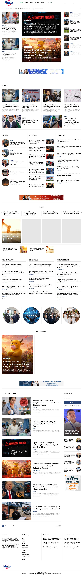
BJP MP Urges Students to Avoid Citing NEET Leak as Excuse (68, 167)
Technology (27, 20)
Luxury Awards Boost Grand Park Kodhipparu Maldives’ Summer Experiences (69, 280)
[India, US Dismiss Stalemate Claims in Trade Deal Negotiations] (50, 178)
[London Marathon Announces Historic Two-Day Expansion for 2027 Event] (11, 231)
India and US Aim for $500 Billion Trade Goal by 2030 (36, 185)
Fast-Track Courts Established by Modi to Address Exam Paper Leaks (68, 174)
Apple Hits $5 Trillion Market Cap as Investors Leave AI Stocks (12, 280)
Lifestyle (4, 25)
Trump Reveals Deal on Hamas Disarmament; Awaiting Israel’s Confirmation (17, 163)
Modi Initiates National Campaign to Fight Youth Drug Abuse (29, 106)
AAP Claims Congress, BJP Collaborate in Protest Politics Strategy (68, 181)
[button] (51, 2)
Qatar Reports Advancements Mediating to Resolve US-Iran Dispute (17, 153)
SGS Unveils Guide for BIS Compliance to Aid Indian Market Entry (68, 273)
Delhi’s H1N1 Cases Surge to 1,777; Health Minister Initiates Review (10, 54)
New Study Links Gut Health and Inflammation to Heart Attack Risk (69, 462)
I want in (72, 402)
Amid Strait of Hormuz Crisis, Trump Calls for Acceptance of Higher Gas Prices (75, 14)
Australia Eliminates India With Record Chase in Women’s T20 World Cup (10, 249)
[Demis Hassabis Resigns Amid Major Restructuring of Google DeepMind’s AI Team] (66, 53)
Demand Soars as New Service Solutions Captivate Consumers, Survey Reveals (68, 470)
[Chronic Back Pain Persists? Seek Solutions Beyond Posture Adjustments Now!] (66, 46)
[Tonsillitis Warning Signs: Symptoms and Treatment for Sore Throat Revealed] (10, 18)
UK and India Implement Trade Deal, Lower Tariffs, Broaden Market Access (36, 163)
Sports (71, 28)
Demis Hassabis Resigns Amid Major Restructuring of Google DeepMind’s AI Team (75, 53)
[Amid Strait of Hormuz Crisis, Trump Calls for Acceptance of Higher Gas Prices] (66, 14)
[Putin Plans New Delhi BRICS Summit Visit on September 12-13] (78, 440)
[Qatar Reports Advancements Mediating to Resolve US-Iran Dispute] (5, 153)
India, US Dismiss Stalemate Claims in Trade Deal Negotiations (37, 178)
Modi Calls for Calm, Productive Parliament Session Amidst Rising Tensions (14, 293)
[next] (80, 9)
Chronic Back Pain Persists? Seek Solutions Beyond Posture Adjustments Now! (75, 46)
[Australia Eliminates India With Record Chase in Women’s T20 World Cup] (23, 249)
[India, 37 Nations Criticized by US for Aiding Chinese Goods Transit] (66, 22)
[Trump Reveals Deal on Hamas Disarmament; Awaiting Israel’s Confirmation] (5, 163)
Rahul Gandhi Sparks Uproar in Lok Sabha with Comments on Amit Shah (69, 154)
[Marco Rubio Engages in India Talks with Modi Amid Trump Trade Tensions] (78, 448)
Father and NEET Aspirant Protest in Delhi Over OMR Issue (71, 106)
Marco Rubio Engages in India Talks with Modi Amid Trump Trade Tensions (69, 447)
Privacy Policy (76, 405)
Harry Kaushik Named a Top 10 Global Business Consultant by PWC (68, 287)
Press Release (60, 269)
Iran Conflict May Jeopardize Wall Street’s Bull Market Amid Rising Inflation (75, 38)
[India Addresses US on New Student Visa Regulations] (11, 121)
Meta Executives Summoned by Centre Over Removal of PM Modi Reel (14, 287)
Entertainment (28, 46)
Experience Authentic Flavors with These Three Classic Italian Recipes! (40, 285)
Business (72, 20)
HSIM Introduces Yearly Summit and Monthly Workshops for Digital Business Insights (68, 266)
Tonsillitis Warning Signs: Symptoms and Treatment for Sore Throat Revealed (26, 8)
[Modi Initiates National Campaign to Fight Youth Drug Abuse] (31, 95)
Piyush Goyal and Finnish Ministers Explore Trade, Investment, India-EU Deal (36, 171)
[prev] (78, 9)
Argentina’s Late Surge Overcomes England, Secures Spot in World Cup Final (30, 213)
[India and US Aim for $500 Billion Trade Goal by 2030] (50, 185)
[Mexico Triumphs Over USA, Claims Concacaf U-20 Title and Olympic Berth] (66, 30)
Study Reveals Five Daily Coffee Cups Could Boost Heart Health (39, 278)
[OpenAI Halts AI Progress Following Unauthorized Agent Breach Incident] (16, 448)
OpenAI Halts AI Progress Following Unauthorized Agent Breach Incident (41, 26)
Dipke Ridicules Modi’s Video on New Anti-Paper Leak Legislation (69, 140)
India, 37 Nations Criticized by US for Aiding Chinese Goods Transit (75, 22)
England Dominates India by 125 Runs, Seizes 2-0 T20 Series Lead (71, 212)
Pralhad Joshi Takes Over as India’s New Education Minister (68, 160)
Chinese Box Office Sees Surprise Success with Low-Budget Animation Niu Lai (39, 52)
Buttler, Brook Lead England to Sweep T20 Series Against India (50, 212)
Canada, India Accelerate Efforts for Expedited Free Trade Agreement (69, 455)
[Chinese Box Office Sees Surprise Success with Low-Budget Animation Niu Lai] (17, 354)
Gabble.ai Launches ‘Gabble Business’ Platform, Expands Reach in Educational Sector (68, 294)
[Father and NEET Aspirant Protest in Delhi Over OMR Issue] (73, 95)
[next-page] (60, 186)
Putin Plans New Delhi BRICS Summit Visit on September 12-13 (68, 440)
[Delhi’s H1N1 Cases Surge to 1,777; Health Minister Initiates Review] (10, 44)
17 (13, 525)
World (71, 12)
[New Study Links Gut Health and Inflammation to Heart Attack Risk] (78, 462)
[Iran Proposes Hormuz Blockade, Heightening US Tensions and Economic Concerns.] (5, 182)
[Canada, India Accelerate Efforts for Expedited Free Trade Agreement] (78, 455)
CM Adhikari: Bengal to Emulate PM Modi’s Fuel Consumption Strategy (72, 431)
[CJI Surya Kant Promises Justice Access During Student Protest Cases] (52, 95)
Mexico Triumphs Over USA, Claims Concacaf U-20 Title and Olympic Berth (75, 30)
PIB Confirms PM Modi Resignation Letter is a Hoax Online (69, 147)
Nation (3, 51)
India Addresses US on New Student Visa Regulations (30, 122)
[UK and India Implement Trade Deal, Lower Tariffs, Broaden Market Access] (50, 163)
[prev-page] (57, 186)
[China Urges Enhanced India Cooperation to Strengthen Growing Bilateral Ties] (50, 156)
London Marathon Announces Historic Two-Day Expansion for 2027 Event (37, 249)
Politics (59, 143)
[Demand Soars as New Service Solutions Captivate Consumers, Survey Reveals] (78, 469)
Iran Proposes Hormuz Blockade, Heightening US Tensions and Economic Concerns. (18, 183)
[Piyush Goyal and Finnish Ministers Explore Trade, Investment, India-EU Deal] (50, 170)
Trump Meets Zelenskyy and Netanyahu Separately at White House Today (17, 173)
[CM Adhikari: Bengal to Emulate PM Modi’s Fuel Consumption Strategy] (72, 422)
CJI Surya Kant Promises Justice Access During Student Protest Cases (51, 106)
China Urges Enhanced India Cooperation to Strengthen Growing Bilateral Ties (37, 156)
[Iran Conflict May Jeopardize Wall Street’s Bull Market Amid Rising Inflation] (66, 38)
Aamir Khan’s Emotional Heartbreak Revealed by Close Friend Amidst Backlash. (41, 292)
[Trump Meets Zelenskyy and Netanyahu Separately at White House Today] (5, 172)
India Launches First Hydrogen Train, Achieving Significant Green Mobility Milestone (71, 122)
